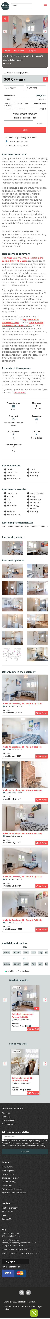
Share (8, 63)
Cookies (7, 1306)
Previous (5, 31)
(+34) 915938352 (16, 1253)
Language (9, 1261)
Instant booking (8, 1181)
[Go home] (5, 6)
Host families (7, 1211)
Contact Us (7, 1185)
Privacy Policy (8, 1143)
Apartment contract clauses (14, 1192)
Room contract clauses (12, 1189)
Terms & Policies (28, 1306)
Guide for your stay (10, 1178)
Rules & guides (8, 1170)
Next (45, 31)
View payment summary (25, 114)
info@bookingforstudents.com (21, 1249)
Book (25, 130)
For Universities (8, 1120)
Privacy (16, 1306)
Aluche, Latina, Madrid (13, 60)
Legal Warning (34, 1140)
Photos (7, 50)
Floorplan (32, 50)
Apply (39, 123)
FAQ (4, 1215)
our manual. (20, 392)
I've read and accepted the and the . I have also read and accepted (24, 1143)
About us (6, 1113)
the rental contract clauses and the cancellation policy (23, 1144)
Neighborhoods (8, 1124)
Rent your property (10, 1208)
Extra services (8, 1174)
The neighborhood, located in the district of (22, 259)
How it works (7, 1167)
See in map (19, 50)
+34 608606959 (32, 1253)
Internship (6, 1116)
